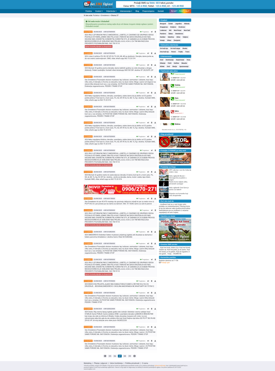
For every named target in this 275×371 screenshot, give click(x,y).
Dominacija (169, 60)
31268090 (88, 309)
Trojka (180, 52)
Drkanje (162, 63)
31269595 (88, 172)
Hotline (176, 63)
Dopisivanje (180, 60)
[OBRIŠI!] (155, 32)
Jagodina (178, 24)
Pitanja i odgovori (100, 363)
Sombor (162, 37)
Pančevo (163, 34)
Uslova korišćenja (160, 365)
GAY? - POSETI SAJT (181, 11)
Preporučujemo (148, 11)
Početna (89, 11)
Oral (168, 66)
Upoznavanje (184, 66)
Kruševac (182, 27)
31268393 (88, 281)
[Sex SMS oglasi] (100, 4)
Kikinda (186, 24)
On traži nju (164, 48)
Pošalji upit (165, 263)
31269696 (88, 122)
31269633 (88, 136)
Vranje (162, 40)
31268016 (88, 327)
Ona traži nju (164, 52)
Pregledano (145, 32)
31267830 (88, 341)
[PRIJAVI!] (155, 53)
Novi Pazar (177, 30)
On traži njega (175, 48)
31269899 (88, 53)
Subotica (171, 37)
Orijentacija (110, 11)
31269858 (88, 93)
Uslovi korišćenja (116, 363)
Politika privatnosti (132, 363)
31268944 (88, 232)
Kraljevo (173, 27)
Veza (188, 60)
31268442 (88, 243)
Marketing (87, 363)
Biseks (185, 48)
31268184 (88, 293)
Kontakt (161, 11)
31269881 (88, 65)
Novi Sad (187, 30)
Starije (174, 66)
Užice (178, 37)
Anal (161, 60)
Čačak (170, 24)
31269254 (88, 198)
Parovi (173, 52)
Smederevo (105, 15)
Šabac (171, 34)
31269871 (88, 77)
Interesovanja (125, 11)
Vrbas (169, 40)
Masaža (184, 63)
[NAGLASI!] (152, 32)
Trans (187, 52)
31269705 (88, 106)
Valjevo (185, 37)
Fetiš (169, 63)
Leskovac (163, 30)
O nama (145, 363)
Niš (170, 30)
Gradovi (98, 11)
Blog (137, 11)
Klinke (162, 66)
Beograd (163, 24)
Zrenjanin (177, 40)
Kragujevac (164, 27)
